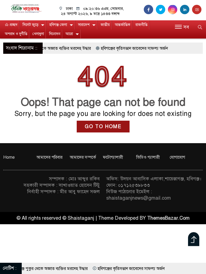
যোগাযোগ (177, 157)
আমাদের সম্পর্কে (83, 157)
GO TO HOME (103, 127)
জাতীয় (105, 24)
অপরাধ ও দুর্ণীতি (16, 34)
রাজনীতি (141, 24)
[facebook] (150, 10)
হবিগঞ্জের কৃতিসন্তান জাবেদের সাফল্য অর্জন (129, 48)
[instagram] (174, 10)
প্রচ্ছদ (13, 24)
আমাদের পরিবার (49, 157)
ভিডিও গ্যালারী (148, 157)
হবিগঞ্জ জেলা (58, 24)
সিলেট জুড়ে (30, 24)
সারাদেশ (84, 24)
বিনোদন (54, 34)
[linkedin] (186, 10)
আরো (69, 34)
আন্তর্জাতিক (122, 24)
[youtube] (197, 10)
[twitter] (162, 10)
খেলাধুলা (38, 34)
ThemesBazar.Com (168, 218)
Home (9, 157)
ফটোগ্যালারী (113, 157)
